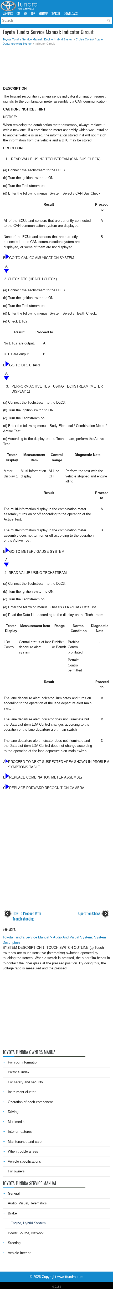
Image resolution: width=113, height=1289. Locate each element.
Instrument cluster (21, 1092)
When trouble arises (23, 1151)
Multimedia (16, 1122)
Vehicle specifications (24, 1161)
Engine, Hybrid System (58, 39)
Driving (13, 1112)
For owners (16, 1171)
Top (33, 14)
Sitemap (43, 14)
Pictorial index (18, 1072)
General (14, 1193)
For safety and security (25, 1082)
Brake (12, 1213)
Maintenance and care (25, 1142)
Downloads (71, 14)
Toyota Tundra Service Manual (22, 39)
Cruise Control (85, 39)
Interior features (20, 1132)
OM (18, 14)
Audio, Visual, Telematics (27, 1203)
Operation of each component (30, 1102)
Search (56, 14)
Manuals (8, 14)
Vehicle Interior (19, 1253)
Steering (14, 1243)
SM (25, 14)
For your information (23, 1062)
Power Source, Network (26, 1233)
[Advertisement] (56, 64)
